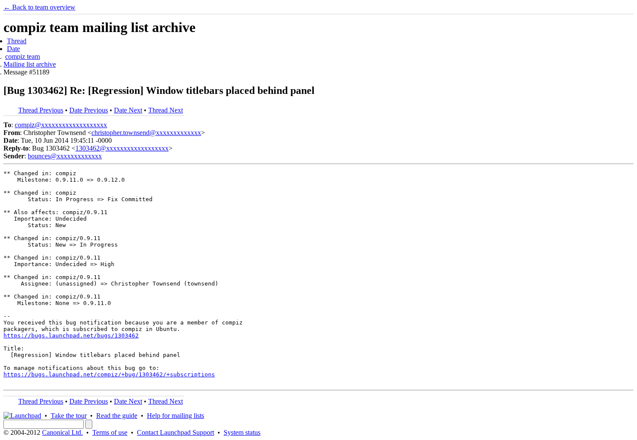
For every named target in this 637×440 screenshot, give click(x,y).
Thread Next (165, 110)
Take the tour (69, 415)
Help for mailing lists (175, 415)
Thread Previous (40, 110)
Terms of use (109, 432)
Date (13, 48)
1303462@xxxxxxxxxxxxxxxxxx (122, 148)
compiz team (22, 56)
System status (242, 432)
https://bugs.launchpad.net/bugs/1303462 (71, 335)
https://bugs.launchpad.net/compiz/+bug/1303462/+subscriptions (109, 374)
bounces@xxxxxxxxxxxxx (65, 156)
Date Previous (88, 110)
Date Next (128, 110)
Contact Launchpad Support (175, 432)
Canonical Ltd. (62, 432)
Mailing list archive (29, 64)
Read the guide (116, 415)
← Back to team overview (39, 7)
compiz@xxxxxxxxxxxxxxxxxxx (61, 124)
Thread (16, 41)
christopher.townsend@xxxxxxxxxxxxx (146, 132)
